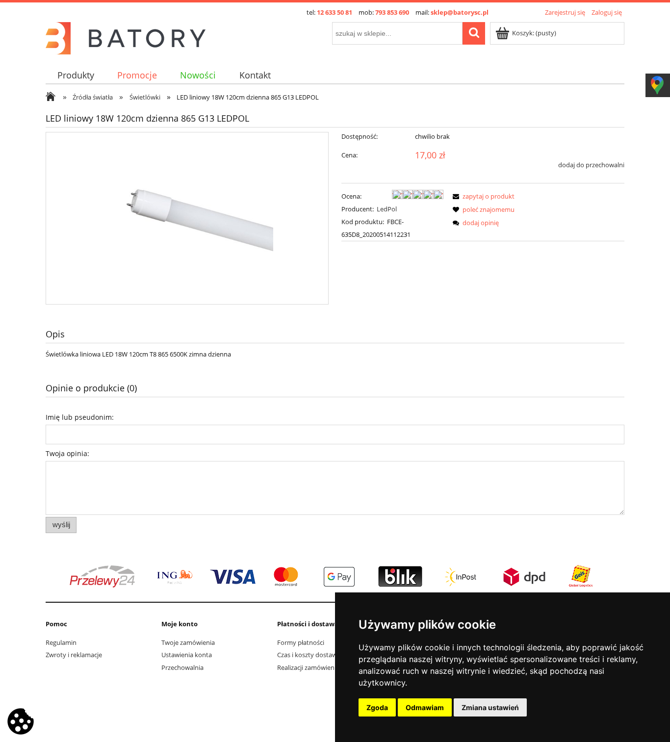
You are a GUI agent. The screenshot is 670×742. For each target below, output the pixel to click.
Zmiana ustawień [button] (490, 707)
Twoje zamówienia (188, 642)
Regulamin (61, 642)
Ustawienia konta (186, 654)
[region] (335, 576)
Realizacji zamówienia (308, 667)
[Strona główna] (126, 37)
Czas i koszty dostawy (308, 654)
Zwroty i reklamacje (74, 654)
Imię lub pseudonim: (80, 417)
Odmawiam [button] (425, 707)
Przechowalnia (182, 667)
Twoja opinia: (67, 453)
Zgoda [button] (377, 707)
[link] (335, 576)
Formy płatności (300, 642)
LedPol (387, 209)
